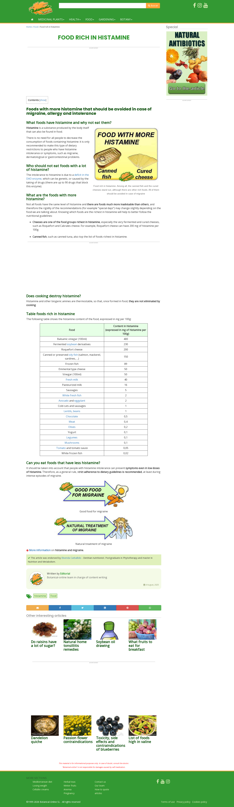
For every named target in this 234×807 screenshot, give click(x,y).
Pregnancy (69, 793)
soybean (72, 344)
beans (76, 411)
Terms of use (168, 801)
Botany (125, 19)
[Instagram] (168, 782)
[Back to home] (32, 19)
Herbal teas (69, 781)
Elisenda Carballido (71, 557)
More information (39, 550)
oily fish (73, 354)
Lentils (68, 411)
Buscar (154, 5)
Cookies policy (199, 801)
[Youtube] (162, 782)
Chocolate (72, 416)
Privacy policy (183, 801)
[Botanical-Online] (41, 8)
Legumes (71, 437)
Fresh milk (72, 379)
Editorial (65, 573)
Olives (71, 427)
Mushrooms (72, 442)
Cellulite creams (41, 789)
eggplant (79, 400)
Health (74, 19)
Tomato (61, 448)
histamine (40, 596)
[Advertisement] (94, 71)
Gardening (106, 19)
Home (29, 26)
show (43, 100)
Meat (72, 421)
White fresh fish (71, 395)
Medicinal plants (50, 19)
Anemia (67, 789)
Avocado (64, 400)
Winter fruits (70, 785)
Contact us (100, 781)
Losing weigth (40, 785)
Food (88, 19)
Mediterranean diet (42, 781)
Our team (100, 785)
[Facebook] (157, 782)
